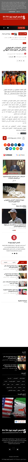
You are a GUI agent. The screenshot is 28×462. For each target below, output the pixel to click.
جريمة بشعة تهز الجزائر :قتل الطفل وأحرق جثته (11, 266)
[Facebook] (22, 144)
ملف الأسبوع (9, 387)
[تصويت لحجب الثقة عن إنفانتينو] (14, 216)
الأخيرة (14, 262)
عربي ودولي (21, 410)
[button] (21, 28)
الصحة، (5, 381)
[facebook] (16, 253)
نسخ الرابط (23, 138)
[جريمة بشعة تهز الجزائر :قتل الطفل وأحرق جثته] (23, 268)
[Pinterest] (8, 144)
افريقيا (18, 381)
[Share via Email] (7, 148)
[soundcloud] (12, 253)
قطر (4, 384)
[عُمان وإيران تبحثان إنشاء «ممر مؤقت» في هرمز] (23, 284)
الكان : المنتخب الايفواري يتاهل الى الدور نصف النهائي (15, 38)
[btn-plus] (21, 61)
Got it (18, 12)
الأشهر (22, 262)
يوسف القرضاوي (11, 390)
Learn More (12, 12)
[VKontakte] (21, 148)
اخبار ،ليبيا (9, 378)
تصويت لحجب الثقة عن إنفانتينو (17, 225)
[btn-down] (18, 61)
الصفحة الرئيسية (21, 37)
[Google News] (20, 155)
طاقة (8, 384)
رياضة (14, 37)
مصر (15, 387)
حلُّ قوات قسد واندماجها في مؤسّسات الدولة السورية (11, 274)
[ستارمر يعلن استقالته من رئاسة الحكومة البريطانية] (15, 34)
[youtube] (14, 253)
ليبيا (24, 387)
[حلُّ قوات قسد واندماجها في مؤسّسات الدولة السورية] (23, 276)
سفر (12, 384)
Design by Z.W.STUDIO (14, 456)
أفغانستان (15, 378)
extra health (22, 378)
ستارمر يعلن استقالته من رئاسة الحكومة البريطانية (5, 34)
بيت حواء (23, 384)
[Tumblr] (12, 144)
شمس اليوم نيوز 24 (14, 242)
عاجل (13, 34)
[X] (19, 144)
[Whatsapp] (14, 148)
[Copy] (5, 138)
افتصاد (23, 381)
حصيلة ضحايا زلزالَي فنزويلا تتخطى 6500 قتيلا (15, 414)
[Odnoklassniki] (17, 148)
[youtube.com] (13, 448)
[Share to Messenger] (10, 148)
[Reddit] (5, 144)
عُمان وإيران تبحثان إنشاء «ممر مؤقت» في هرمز (10, 282)
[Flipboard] (8, 155)
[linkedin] (15, 144)
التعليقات (5, 262)
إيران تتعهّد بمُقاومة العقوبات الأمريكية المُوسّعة (10, 290)
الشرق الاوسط (12, 381)
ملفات (23, 390)
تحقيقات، (17, 384)
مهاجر (18, 390)
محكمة (19, 387)
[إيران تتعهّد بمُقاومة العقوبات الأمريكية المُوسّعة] (23, 292)
